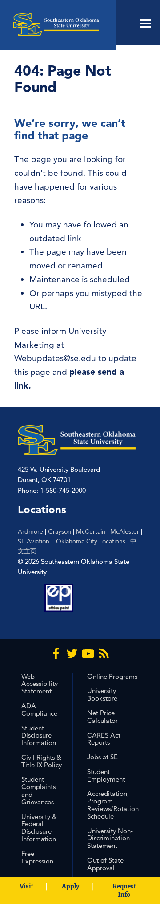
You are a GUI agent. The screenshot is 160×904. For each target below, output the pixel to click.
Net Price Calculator (102, 717)
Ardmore (30, 531)
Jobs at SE (102, 757)
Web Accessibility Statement (39, 684)
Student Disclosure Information (38, 735)
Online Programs (112, 676)
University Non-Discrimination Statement (110, 838)
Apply (70, 886)
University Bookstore (102, 694)
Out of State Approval (105, 864)
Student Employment (106, 775)
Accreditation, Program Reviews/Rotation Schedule (113, 804)
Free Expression (37, 857)
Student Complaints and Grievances (38, 790)
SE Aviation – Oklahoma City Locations (71, 541)
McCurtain (90, 531)
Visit (26, 886)
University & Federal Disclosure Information (39, 827)
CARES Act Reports (103, 739)
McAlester (124, 531)
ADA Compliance (39, 709)
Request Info (124, 890)
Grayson (59, 531)
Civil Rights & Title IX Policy (41, 761)
